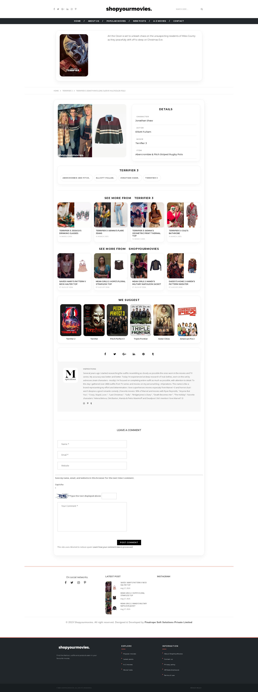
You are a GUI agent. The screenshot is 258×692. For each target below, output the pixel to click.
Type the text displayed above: (85, 496)
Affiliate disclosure (171, 670)
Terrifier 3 (151, 178)
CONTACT (178, 21)
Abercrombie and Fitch (76, 178)
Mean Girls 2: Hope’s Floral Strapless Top (132, 594)
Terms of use (169, 675)
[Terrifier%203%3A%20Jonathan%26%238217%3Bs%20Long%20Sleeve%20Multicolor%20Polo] (105, 354)
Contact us (168, 659)
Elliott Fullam (104, 178)
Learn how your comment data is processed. (113, 547)
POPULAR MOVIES (116, 21)
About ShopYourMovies (173, 654)
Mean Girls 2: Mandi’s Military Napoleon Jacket (133, 604)
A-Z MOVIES (159, 21)
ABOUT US (93, 21)
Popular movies (129, 654)
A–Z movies (128, 665)
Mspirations (89, 369)
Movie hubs (128, 670)
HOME (77, 21)
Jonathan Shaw (129, 178)
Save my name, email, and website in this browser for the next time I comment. (94, 478)
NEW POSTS (139, 21)
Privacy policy (169, 665)
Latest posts (128, 659)
